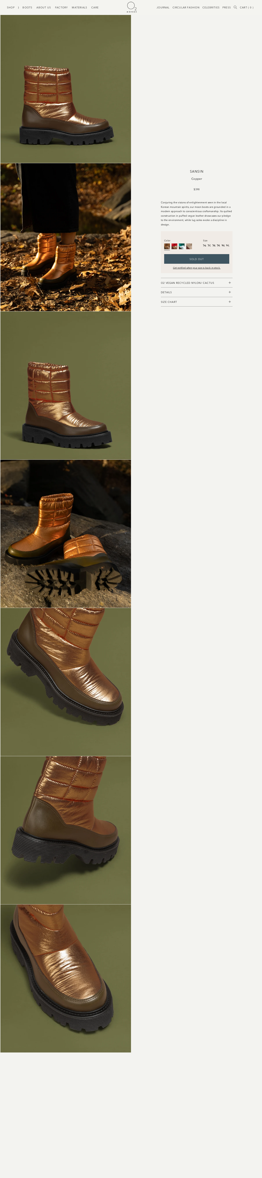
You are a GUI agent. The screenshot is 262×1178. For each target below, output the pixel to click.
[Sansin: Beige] (189, 246)
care (95, 7)
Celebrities (211, 7)
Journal (163, 7)
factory (61, 7)
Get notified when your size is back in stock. (197, 267)
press (226, 7)
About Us (43, 7)
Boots (27, 7)
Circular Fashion (186, 7)
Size (205, 240)
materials (79, 7)
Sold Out (197, 259)
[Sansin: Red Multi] (174, 246)
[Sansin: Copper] (167, 246)
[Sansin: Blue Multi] (182, 246)
